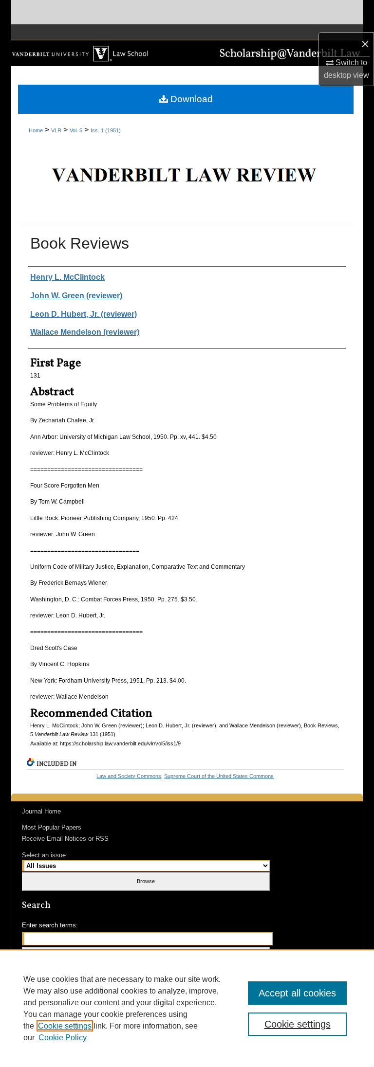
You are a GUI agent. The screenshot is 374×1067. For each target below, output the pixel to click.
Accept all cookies (297, 993)
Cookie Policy (62, 1037)
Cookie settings (65, 1026)
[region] (187, 1008)
